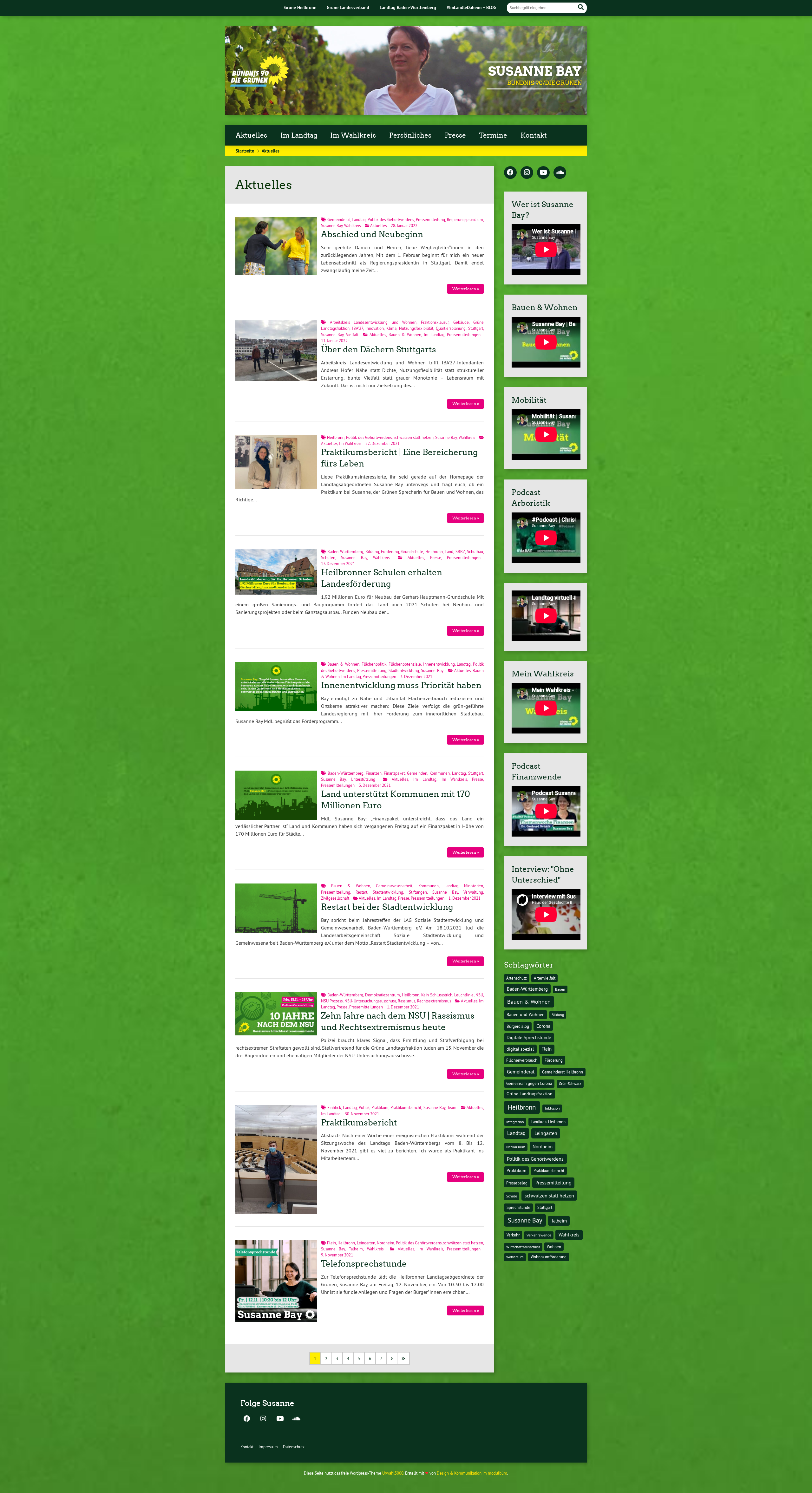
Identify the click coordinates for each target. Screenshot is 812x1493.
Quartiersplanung (451, 328)
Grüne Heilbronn (300, 7)
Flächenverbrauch (521, 1060)
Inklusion (552, 1108)
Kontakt (534, 135)
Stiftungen (418, 892)
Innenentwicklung (439, 664)
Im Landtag (298, 135)
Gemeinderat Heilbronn (562, 1071)
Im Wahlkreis (353, 135)
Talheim (356, 1248)
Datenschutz (293, 1446)
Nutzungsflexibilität (416, 328)
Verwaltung (473, 892)
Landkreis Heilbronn (548, 1121)
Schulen (328, 557)
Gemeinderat (338, 219)
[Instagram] (527, 173)
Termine (493, 135)
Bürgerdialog (518, 1026)
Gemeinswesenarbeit (394, 885)
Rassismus (406, 1000)
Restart (361, 892)
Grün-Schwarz (570, 1083)
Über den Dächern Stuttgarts (378, 349)
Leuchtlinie (464, 994)
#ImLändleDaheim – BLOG (471, 7)
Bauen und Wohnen (526, 1014)
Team (451, 1107)
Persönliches (410, 135)
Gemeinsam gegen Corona (529, 1083)
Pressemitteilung (430, 219)
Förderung (390, 551)
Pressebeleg (516, 1182)
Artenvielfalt (544, 978)
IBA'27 (357, 328)
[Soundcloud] (559, 173)
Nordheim (385, 1242)
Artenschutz (516, 978)
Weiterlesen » (465, 288)
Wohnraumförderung (548, 1256)
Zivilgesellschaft (335, 898)
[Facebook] (510, 173)
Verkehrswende (539, 1235)
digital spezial (520, 1049)
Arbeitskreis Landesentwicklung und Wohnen (373, 322)
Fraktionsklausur (435, 322)
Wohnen (554, 1246)
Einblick (334, 1107)
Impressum (268, 1446)
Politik (364, 1107)
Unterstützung (363, 779)
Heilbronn (335, 437)
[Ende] (403, 1358)
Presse (455, 135)
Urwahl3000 (392, 1473)
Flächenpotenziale (405, 664)
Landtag (359, 219)
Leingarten (366, 1242)
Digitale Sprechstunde (529, 1037)
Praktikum (380, 1107)
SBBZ (460, 551)
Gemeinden (417, 773)
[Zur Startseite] (259, 84)
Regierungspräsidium (465, 219)
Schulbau (475, 551)
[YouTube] (543, 173)
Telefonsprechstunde (364, 1264)
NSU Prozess (332, 1000)
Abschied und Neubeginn (372, 234)
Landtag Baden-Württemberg (408, 7)
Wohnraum (515, 1257)
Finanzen (374, 773)
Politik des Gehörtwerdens (391, 219)
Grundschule (412, 551)
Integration (515, 1121)
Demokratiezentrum (382, 994)
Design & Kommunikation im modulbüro (472, 1473)
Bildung (372, 551)
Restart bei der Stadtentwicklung (387, 907)
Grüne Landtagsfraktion (530, 1094)
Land (449, 551)
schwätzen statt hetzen (414, 437)
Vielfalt (352, 334)
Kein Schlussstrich (436, 994)
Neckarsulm (515, 1146)
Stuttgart (475, 328)
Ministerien (473, 885)
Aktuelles (251, 135)
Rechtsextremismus (434, 1000)
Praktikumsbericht (405, 1107)
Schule (511, 1196)
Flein (331, 1242)
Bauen (560, 989)
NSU (479, 994)
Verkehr (513, 1235)
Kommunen (439, 773)
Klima (391, 328)
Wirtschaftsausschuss (523, 1246)
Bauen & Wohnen (405, 334)
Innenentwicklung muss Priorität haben (401, 685)
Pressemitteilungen (464, 334)
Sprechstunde (518, 1207)
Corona (543, 1026)
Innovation (374, 328)
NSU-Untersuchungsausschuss (370, 1000)
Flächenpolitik (374, 664)
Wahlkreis (352, 225)
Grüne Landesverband (348, 7)
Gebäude (461, 322)
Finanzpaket (394, 773)
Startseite (245, 151)
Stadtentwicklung (404, 670)
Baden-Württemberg (345, 551)
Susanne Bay (535, 71)
